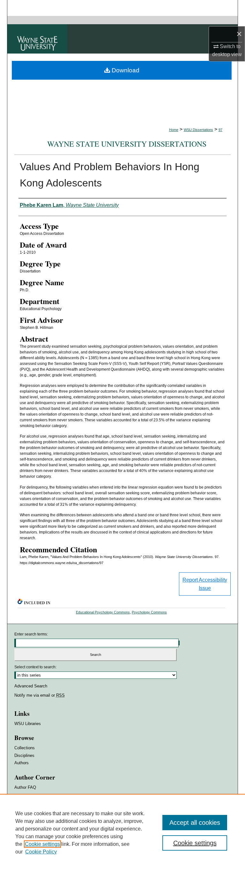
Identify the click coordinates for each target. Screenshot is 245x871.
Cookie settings (42, 844)
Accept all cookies (194, 822)
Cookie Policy (41, 851)
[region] (122, 832)
